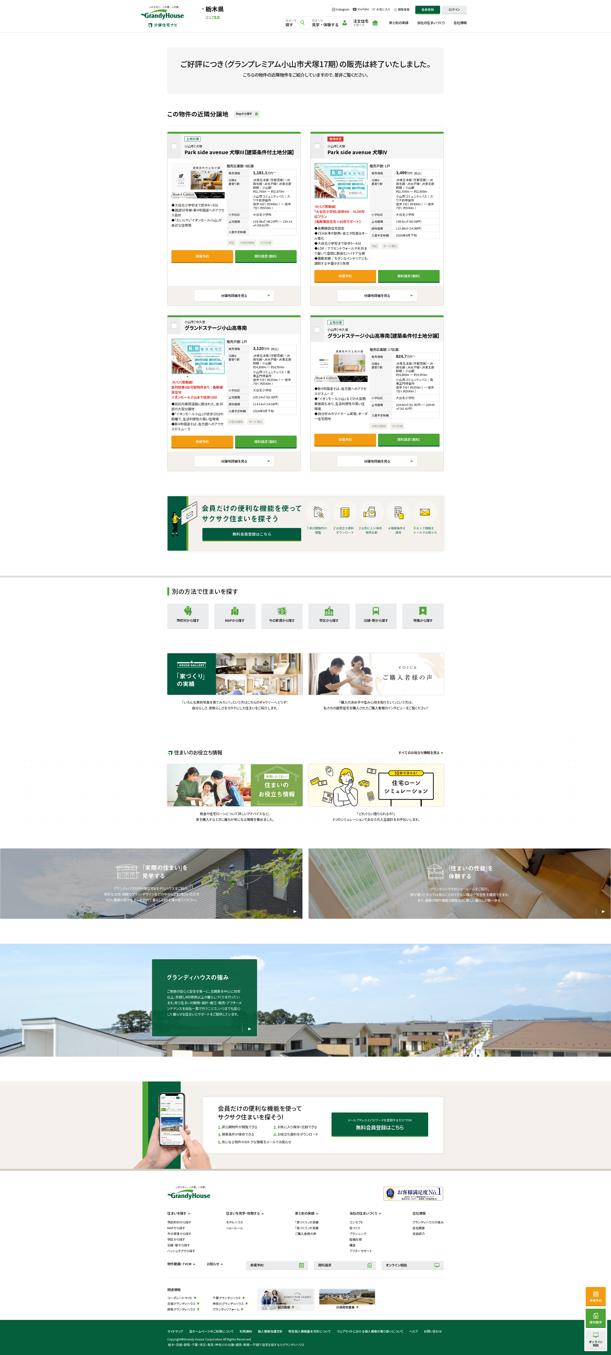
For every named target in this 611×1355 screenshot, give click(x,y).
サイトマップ (175, 1331)
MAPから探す (176, 1228)
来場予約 (202, 256)
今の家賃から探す (179, 1233)
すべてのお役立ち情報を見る (419, 752)
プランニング (357, 1233)
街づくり (354, 1228)
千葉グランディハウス (227, 1298)
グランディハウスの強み (428, 1222)
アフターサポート (360, 1251)
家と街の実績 (398, 22)
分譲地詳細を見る (234, 295)
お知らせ (213, 1263)
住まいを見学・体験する (243, 1213)
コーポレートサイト (179, 1298)
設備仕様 (355, 1239)
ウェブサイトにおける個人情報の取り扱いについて (370, 1331)
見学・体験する (325, 22)
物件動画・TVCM (179, 1263)
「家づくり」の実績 (307, 1222)
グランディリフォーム (226, 1309)
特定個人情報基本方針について (309, 1331)
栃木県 (214, 8)
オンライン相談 (396, 1265)
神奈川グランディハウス (228, 1303)
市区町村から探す (179, 1222)
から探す (188, 620)
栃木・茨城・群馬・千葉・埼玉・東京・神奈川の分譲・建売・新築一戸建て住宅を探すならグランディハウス (236, 1344)
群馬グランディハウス (181, 1309)
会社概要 (418, 1228)
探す (291, 22)
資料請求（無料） (266, 256)
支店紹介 (418, 1233)
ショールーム (234, 1228)
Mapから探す (244, 114)
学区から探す (176, 1239)
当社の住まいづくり (431, 22)
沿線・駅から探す (178, 1245)
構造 (352, 1245)
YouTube (363, 9)
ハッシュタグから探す (181, 1251)
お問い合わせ (433, 1331)
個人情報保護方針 (270, 1331)
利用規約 (246, 1331)
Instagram (342, 9)
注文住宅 (361, 22)
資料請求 (324, 1265)
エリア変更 (212, 17)
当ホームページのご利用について (211, 1331)
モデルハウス (234, 1222)
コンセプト (356, 1222)
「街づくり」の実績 (307, 1228)
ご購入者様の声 (305, 1233)
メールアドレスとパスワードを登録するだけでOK (380, 1124)
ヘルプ (413, 1331)
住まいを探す (176, 1213)
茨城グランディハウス (181, 1303)
